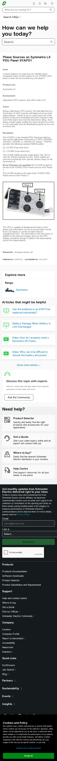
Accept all (28, 756)
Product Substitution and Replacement (21, 585)
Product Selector (11, 580)
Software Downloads (13, 576)
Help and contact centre (14, 598)
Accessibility (8, 643)
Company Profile (10, 634)
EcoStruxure (8, 665)
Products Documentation (14, 571)
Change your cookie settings (28, 748)
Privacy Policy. (23, 514)
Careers (6, 629)
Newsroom (7, 647)
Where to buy (9, 602)
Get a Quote (8, 607)
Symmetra (22, 289)
